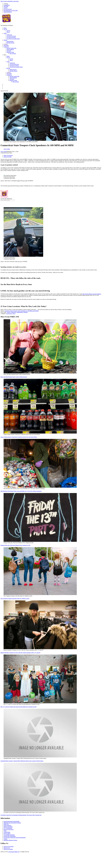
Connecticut (13, 312)
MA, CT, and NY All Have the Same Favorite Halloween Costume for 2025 (19, 706)
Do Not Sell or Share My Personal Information (15, 837)
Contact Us (6, 46)
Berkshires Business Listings (10, 840)
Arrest (8, 312)
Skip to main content (5, 1)
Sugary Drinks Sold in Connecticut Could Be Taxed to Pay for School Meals (19, 437)
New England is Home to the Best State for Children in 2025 (15, 598)
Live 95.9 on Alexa (11, 37)
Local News (9, 313)
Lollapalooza (7, 5)
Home (5, 28)
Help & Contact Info (11, 48)
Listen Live (9, 34)
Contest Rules (7, 832)
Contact (5, 838)
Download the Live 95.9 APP (11, 10)
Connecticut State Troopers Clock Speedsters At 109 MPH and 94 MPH (21, 311)
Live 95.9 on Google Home (13, 38)
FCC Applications (8, 828)
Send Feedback (10, 49)
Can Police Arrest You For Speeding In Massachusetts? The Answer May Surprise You (21, 815)
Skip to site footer (14, 1)
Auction (5, 7)
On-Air (5, 29)
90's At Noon (13, 53)
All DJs (8, 30)
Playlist (5, 40)
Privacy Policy (7, 833)
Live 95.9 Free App (11, 36)
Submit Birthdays (8, 11)
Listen (5, 33)
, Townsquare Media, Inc (14, 851)
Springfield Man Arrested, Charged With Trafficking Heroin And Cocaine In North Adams (22, 761)
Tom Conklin (4, 151)
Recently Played (10, 42)
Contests (6, 44)
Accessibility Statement (9, 834)
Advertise (9, 50)
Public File (6, 824)
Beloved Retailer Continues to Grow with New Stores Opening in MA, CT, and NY (20, 652)
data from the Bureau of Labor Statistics (91, 294)
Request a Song (10, 52)
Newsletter (6, 45)
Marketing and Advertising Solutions (12, 822)
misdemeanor (20, 312)
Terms (5, 830)
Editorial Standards (8, 826)
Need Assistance (7, 825)
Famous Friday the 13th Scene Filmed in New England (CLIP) (15, 545)
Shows (8, 32)
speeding (25, 312)
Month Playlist (10, 41)
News (14, 313)
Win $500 (6, 6)
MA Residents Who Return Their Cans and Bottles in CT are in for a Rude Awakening (21, 491)
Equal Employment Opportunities (11, 821)
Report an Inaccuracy (9, 829)
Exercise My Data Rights (9, 836)
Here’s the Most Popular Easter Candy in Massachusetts (14, 377)
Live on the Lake (8, 9)
